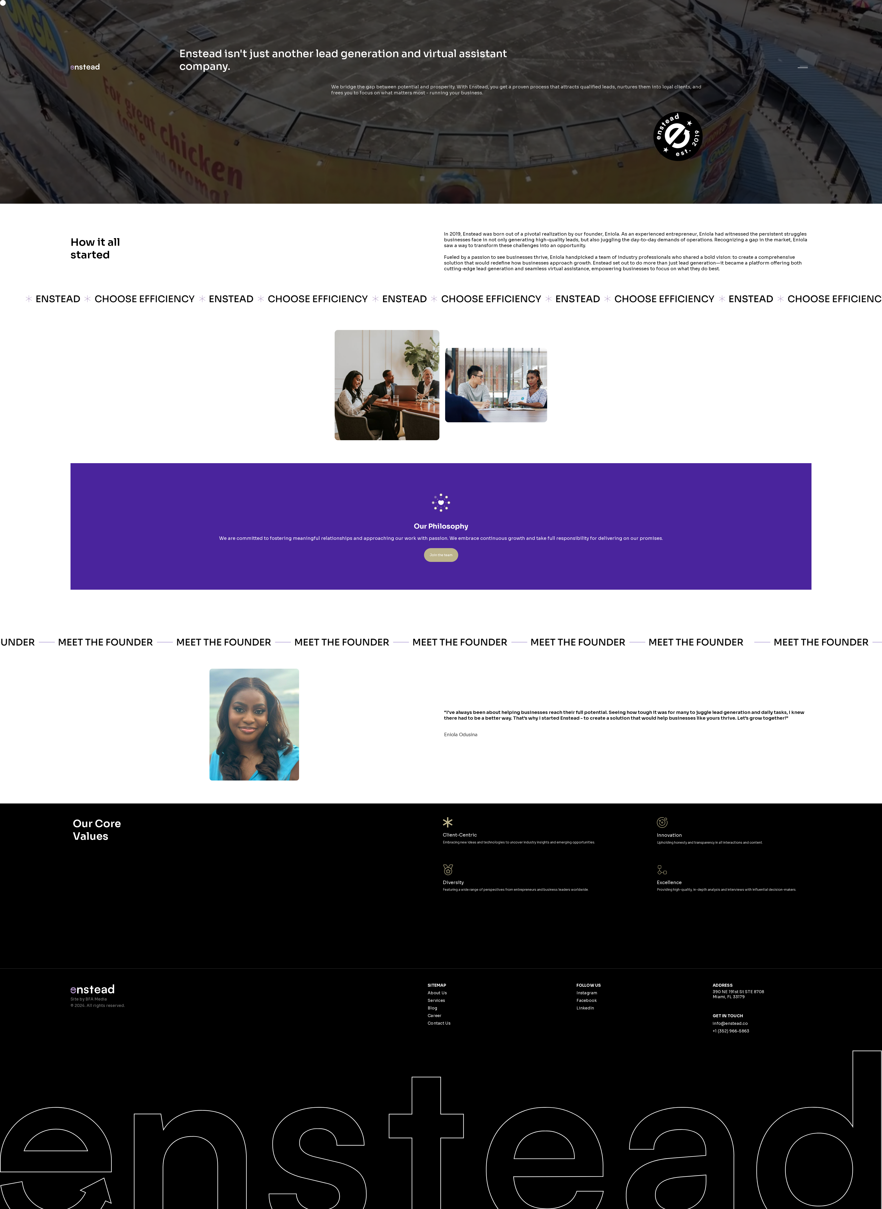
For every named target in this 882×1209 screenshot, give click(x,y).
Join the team (441, 555)
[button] (802, 67)
